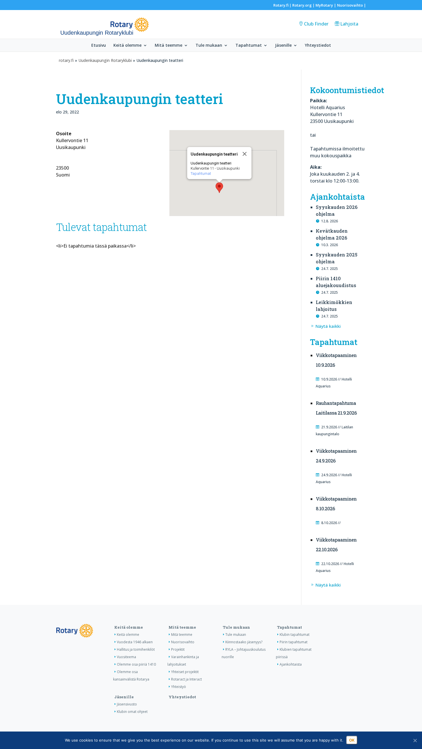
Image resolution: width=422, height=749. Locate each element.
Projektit (178, 649)
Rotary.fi (281, 5)
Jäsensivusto (127, 704)
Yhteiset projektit (185, 671)
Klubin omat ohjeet (132, 711)
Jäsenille (283, 45)
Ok (352, 740)
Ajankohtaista (291, 664)
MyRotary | (326, 5)
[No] (415, 740)
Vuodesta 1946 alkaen (135, 642)
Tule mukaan (208, 45)
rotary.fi (66, 60)
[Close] (244, 154)
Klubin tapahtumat (294, 634)
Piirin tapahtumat (293, 642)
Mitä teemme (168, 45)
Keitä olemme (127, 45)
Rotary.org (302, 5)
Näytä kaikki (328, 326)
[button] (219, 187)
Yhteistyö (178, 686)
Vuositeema (126, 656)
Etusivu (98, 45)
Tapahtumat (248, 45)
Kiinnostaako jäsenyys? (243, 642)
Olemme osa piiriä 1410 (136, 664)
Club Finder (316, 24)
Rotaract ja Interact (186, 679)
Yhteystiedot (318, 45)
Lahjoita (349, 24)
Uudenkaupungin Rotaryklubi (105, 60)
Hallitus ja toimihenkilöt (136, 649)
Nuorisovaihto (350, 5)
